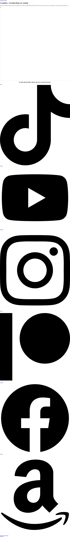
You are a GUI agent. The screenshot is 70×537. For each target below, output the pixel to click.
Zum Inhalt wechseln (3, 0)
